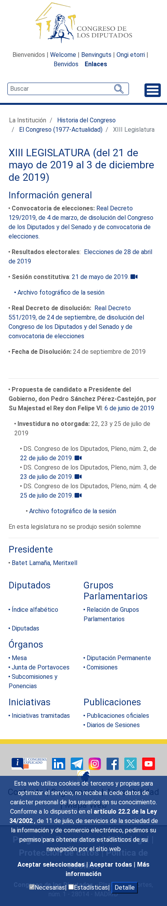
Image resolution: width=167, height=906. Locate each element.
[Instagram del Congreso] (95, 763)
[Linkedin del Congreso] (59, 763)
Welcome (63, 54)
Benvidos (66, 64)
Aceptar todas (112, 864)
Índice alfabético (35, 609)
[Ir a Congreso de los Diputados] (83, 22)
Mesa (19, 658)
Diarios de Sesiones (113, 725)
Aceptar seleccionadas (51, 864)
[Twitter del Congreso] (131, 763)
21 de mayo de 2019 (100, 277)
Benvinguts (96, 54)
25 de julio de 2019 (46, 495)
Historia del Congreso (86, 120)
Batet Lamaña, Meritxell (44, 563)
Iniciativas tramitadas (41, 715)
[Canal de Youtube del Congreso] (148, 763)
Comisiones (102, 667)
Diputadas (25, 628)
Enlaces (96, 64)
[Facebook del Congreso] (113, 763)
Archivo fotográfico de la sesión (60, 292)
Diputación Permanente (119, 658)
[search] (68, 89)
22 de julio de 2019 (46, 458)
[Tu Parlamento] (30, 763)
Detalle (125, 887)
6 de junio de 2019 (129, 408)
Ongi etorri (131, 54)
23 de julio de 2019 (46, 476)
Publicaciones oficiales (118, 715)
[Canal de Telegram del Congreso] (78, 763)
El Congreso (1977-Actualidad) (61, 129)
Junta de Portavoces (41, 667)
